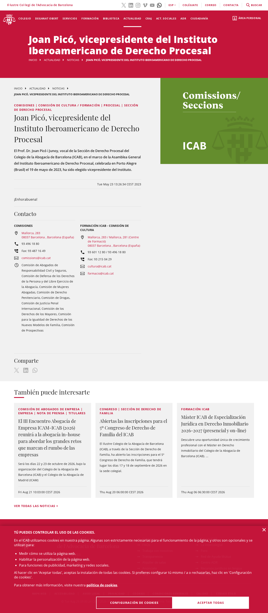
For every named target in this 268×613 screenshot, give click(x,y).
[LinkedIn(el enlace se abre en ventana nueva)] (131, 5)
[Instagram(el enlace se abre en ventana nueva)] (138, 5)
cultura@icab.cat (99, 266)
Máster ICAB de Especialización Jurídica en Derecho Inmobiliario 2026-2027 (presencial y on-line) (214, 424)
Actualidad (132, 18)
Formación (90, 18)
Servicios (70, 18)
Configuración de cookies (134, 603)
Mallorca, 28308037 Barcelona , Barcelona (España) (48, 235)
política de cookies (101, 585)
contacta (230, 5)
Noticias (73, 60)
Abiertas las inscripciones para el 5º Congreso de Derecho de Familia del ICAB (133, 427)
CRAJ (149, 18)
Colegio (24, 18)
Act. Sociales (166, 18)
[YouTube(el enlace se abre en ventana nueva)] (152, 5)
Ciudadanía (199, 18)
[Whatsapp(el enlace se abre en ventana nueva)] (159, 5)
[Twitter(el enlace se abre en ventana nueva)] (123, 5)
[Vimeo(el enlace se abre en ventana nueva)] (145, 5)
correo (211, 5)
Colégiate (190, 5)
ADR (183, 18)
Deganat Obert (46, 18)
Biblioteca (111, 18)
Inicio (33, 60)
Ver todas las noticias (34, 506)
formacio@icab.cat (101, 273)
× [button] (264, 529)
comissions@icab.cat (36, 258)
